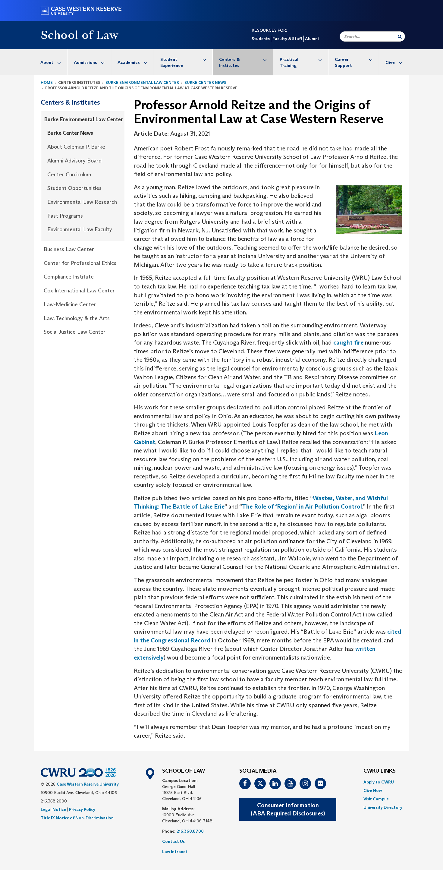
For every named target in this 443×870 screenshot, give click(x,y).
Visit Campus (375, 799)
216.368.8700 (190, 831)
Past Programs (65, 216)
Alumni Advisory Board (74, 160)
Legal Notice (53, 809)
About (46, 62)
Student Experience (171, 62)
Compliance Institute (69, 276)
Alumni (312, 38)
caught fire (348, 342)
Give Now (372, 790)
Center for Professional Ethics (80, 263)
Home (47, 82)
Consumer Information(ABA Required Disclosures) (288, 809)
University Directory (382, 807)
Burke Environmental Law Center (142, 82)
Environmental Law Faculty (79, 229)
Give (390, 62)
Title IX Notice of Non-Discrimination (77, 818)
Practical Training (289, 62)
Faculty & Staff (287, 38)
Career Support (343, 62)
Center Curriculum (69, 174)
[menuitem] (51, 62)
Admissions (85, 62)
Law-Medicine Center (70, 304)
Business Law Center (69, 249)
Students (261, 38)
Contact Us (173, 841)
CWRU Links (379, 771)
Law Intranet (174, 851)
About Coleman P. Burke (76, 146)
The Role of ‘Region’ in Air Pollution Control (302, 506)
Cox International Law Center (79, 290)
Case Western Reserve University (88, 784)
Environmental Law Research (82, 202)
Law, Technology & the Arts (77, 318)
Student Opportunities (74, 188)
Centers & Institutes (229, 62)
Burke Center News (205, 82)
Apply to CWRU (378, 782)
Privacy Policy (82, 809)
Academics (129, 62)
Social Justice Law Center (74, 332)
